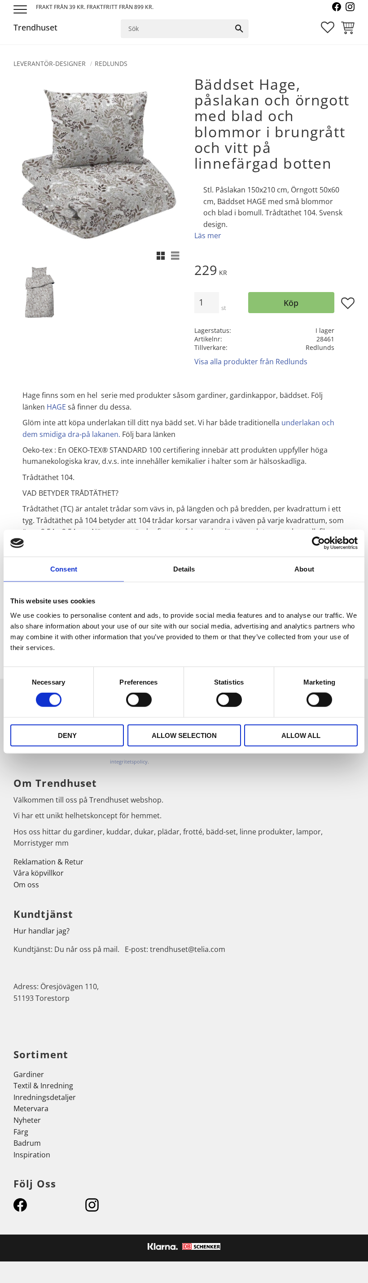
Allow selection (184, 735)
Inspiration (31, 1155)
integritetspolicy (129, 761)
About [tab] (304, 569)
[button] (21, 10)
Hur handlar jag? (41, 931)
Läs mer (207, 235)
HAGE (56, 407)
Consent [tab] (63, 569)
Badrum (27, 1143)
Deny (67, 735)
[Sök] (239, 29)
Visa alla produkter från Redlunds (250, 362)
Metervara (30, 1108)
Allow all (300, 735)
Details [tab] (184, 569)
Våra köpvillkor (38, 873)
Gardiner (28, 1074)
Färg (20, 1132)
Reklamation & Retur (48, 862)
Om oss (26, 885)
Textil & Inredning (43, 1086)
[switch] (139, 700)
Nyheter (27, 1120)
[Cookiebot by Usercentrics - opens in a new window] (318, 543)
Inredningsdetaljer (44, 1097)
